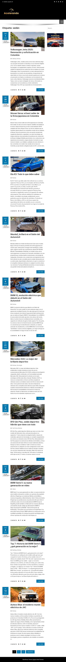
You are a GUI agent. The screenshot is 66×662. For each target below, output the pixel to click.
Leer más (40, 89)
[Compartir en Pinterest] (23, 90)
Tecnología (19, 365)
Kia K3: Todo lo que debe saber (25, 174)
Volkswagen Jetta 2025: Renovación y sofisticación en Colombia (24, 52)
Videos (14, 489)
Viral (34, 659)
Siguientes (30, 652)
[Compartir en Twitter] (21, 89)
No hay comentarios (5, 42)
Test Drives (15, 428)
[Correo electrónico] (25, 90)
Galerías (14, 58)
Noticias (19, 58)
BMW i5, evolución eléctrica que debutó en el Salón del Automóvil (25, 298)
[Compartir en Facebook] (19, 90)
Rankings (14, 550)
